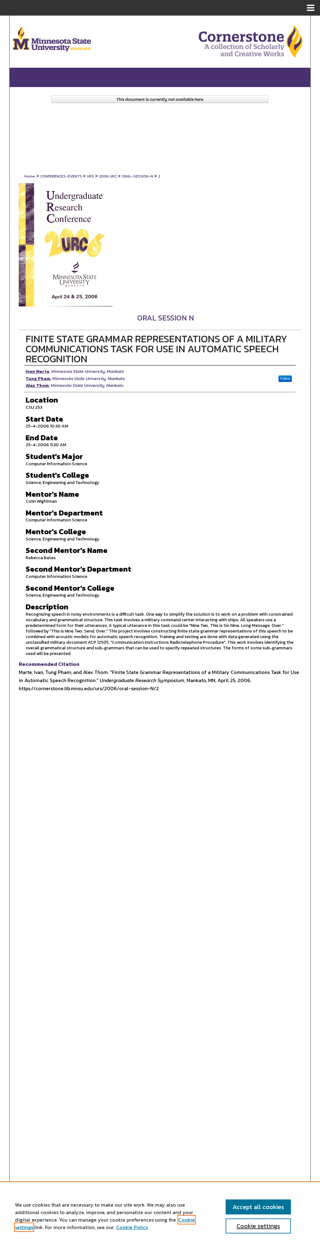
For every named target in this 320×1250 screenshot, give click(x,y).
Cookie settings (258, 1226)
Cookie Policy (132, 1227)
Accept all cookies (258, 1207)
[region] (160, 1215)
